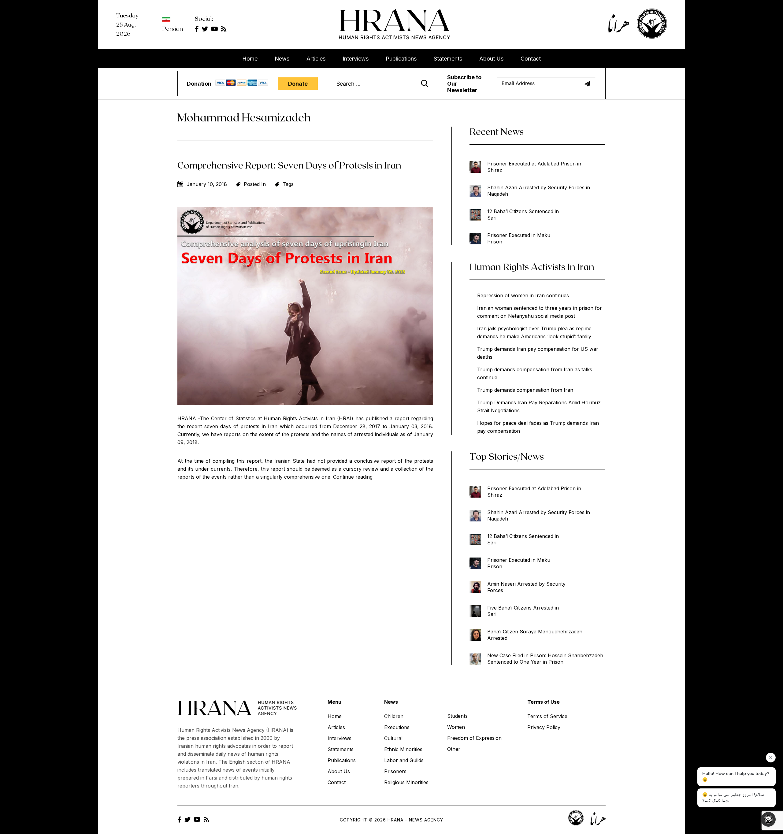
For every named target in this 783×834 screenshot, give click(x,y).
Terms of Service (547, 716)
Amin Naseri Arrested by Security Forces (526, 587)
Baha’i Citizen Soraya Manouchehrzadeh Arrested (534, 634)
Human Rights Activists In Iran (531, 266)
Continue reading (353, 477)
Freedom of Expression (474, 738)
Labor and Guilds (404, 760)
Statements (448, 58)
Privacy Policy (543, 727)
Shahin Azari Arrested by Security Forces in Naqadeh (538, 190)
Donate (298, 83)
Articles (315, 58)
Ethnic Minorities (403, 749)
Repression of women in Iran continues (523, 295)
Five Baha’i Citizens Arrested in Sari (523, 611)
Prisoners (395, 771)
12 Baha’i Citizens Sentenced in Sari (523, 214)
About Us (491, 58)
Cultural (393, 738)
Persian (172, 28)
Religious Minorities (406, 782)
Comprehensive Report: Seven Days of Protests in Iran (289, 164)
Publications (401, 58)
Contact (531, 58)
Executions (397, 727)
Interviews (356, 58)
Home (250, 58)
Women (456, 727)
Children (393, 716)
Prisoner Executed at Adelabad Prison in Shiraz (534, 167)
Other (453, 749)
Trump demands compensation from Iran (525, 390)
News (282, 58)
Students (457, 716)
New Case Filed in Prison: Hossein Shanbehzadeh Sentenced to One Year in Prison (545, 658)
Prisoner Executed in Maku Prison (518, 238)
